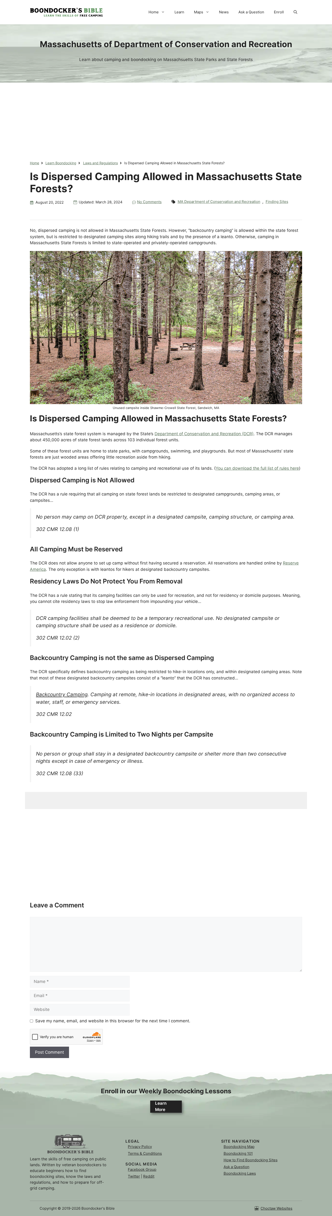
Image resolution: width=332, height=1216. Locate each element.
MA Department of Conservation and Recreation (219, 201)
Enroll (279, 12)
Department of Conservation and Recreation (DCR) (204, 433)
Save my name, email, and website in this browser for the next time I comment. (112, 1020)
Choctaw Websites (276, 1208)
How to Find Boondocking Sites (251, 1160)
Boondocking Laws (240, 1173)
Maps (198, 12)
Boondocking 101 (238, 1153)
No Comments (149, 202)
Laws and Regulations (100, 163)
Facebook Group (142, 1169)
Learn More (160, 1106)
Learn (179, 12)
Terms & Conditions (145, 1153)
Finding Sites (277, 201)
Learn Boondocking (60, 163)
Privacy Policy (140, 1146)
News (224, 12)
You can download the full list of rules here (257, 468)
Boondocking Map (239, 1146)
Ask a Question (251, 12)
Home (154, 12)
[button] (295, 12)
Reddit (148, 1176)
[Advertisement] (166, 117)
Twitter (134, 1176)
